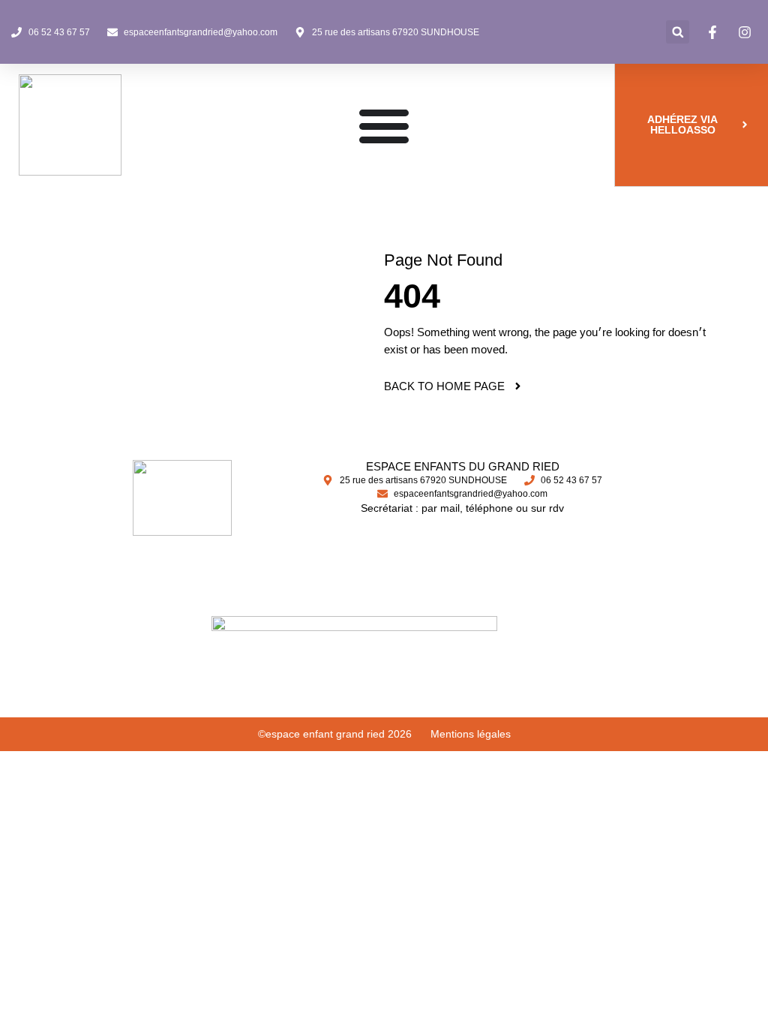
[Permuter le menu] (384, 125)
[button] (677, 32)
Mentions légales (470, 734)
